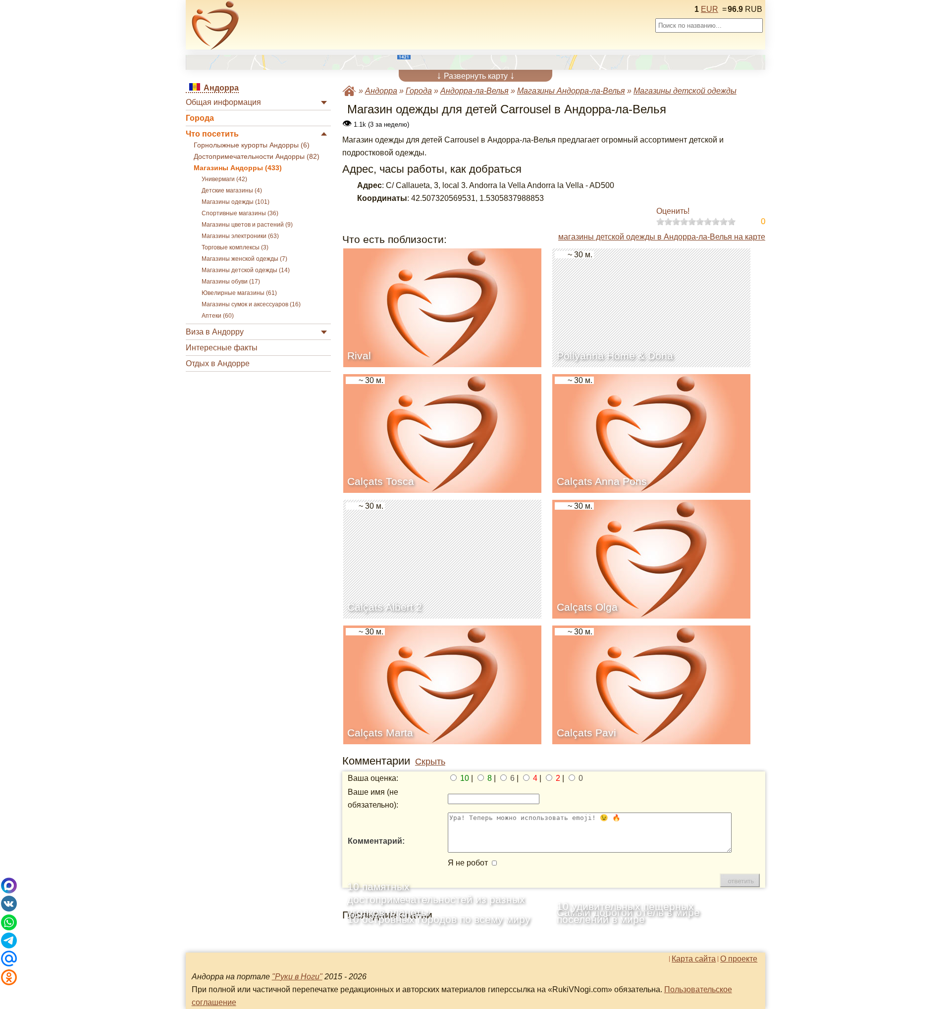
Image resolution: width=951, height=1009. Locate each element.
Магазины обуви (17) (231, 282)
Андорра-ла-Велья (474, 91)
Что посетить (212, 134)
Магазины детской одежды (685, 91)
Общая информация (223, 102)
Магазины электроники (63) (240, 236)
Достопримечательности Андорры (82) (256, 156)
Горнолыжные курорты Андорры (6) (252, 145)
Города (200, 118)
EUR (709, 9)
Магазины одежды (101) (235, 202)
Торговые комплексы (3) (235, 247)
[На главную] (215, 25)
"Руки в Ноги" (297, 976)
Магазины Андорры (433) (238, 168)
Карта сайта (694, 959)
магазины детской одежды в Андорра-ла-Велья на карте (661, 237)
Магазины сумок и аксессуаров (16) (251, 304)
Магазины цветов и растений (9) (247, 225)
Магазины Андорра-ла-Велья (571, 91)
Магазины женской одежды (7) (244, 259)
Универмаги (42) (224, 179)
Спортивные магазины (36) (240, 213)
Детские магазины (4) (232, 190)
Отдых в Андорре (218, 363)
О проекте (738, 959)
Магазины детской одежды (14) (246, 270)
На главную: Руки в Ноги (349, 91)
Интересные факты (222, 347)
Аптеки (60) (218, 316)
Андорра (381, 91)
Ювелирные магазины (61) (239, 293)
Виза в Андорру (215, 332)
